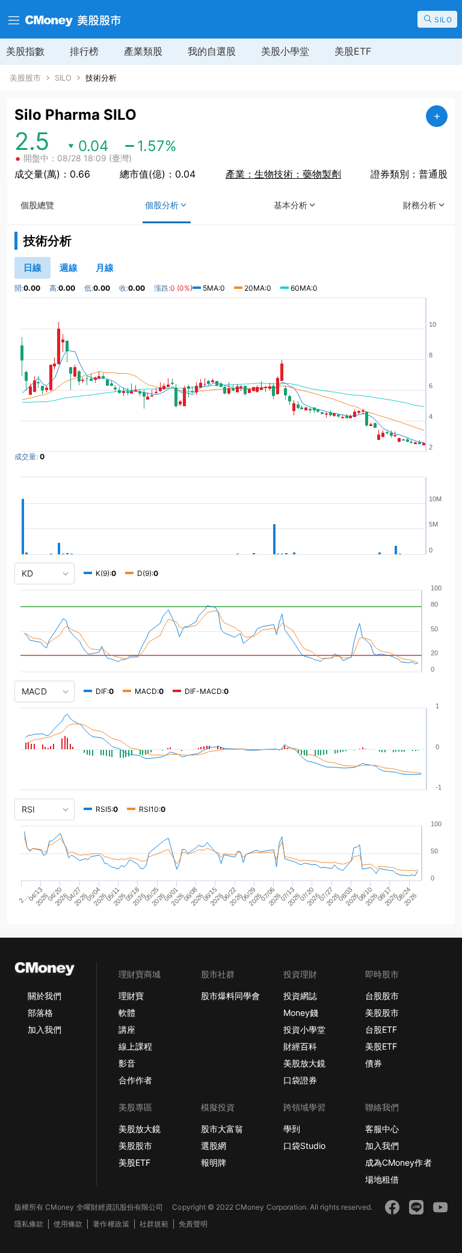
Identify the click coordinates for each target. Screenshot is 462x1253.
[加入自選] (437, 116)
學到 (291, 1129)
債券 (373, 1063)
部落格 (40, 1012)
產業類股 (143, 51)
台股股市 (382, 996)
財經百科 (300, 1046)
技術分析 (101, 78)
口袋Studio (304, 1145)
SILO (63, 78)
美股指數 (25, 51)
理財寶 (131, 996)
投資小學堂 (304, 1029)
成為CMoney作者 (398, 1162)
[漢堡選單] (12, 19)
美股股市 (25, 78)
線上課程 (135, 1046)
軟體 (127, 1012)
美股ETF (352, 51)
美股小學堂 (285, 51)
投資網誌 (300, 996)
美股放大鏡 (304, 1063)
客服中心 (382, 1129)
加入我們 (44, 1029)
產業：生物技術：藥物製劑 (283, 174)
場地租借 (382, 1179)
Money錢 (300, 1012)
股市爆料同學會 (230, 996)
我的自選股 (212, 51)
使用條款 (68, 1223)
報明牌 (213, 1162)
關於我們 (44, 996)
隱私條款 (28, 1223)
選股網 (213, 1145)
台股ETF (381, 1029)
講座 (127, 1029)
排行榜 (84, 51)
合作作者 (135, 1080)
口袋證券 (300, 1080)
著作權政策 (111, 1223)
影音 (127, 1063)
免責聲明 (193, 1223)
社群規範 (154, 1223)
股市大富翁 (222, 1129)
